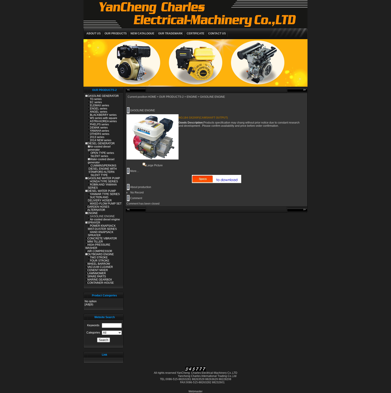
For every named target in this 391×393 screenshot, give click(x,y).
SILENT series (99, 156)
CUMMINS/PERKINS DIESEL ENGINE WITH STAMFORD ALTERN (102, 169)
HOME (152, 96)
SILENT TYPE (99, 175)
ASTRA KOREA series (103, 121)
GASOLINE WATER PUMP (103, 178)
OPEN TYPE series (102, 153)
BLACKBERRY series (103, 115)
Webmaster (195, 391)
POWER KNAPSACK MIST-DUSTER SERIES (102, 227)
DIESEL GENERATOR (101, 143)
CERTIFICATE (195, 33)
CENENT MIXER (97, 270)
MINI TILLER (95, 241)
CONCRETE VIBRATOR (102, 238)
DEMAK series (99, 127)
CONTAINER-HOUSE (100, 282)
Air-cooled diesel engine (105, 219)
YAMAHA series (99, 130)
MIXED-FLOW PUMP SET (106, 203)
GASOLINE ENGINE (102, 216)
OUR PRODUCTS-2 (171, 96)
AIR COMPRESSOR (99, 251)
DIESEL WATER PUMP (101, 191)
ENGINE (92, 213)
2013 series (97, 137)
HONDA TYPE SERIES (104, 181)
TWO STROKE (99, 257)
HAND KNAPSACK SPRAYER (100, 234)
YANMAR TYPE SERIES (105, 194)
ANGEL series (98, 111)
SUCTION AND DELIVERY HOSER (100, 199)
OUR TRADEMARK (170, 33)
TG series (96, 99)
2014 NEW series (100, 140)
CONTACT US (217, 33)
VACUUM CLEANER (100, 267)
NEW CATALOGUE (142, 33)
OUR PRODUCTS (116, 33)
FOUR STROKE (99, 260)
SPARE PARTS (96, 276)
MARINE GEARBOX (99, 279)
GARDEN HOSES (98, 206)
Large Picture (154, 165)
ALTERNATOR (96, 210)
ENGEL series (98, 108)
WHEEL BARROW (98, 263)
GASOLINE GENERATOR (103, 96)
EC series (96, 102)
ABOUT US (93, 33)
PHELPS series (99, 124)
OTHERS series (99, 134)
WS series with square (103, 118)
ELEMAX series (99, 105)
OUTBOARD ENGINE (100, 254)
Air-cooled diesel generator (99, 148)
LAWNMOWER (96, 273)
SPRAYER (93, 222)
